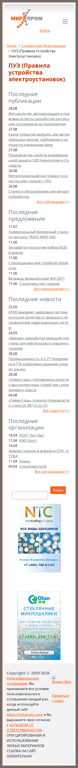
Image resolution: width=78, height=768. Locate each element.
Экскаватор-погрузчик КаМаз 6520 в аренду (37, 250)
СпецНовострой (33, 466)
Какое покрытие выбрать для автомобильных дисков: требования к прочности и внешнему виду (39, 139)
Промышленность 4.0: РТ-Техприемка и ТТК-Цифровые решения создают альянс (38, 364)
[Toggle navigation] (65, 21)
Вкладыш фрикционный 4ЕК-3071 (36, 278)
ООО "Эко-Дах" (32, 435)
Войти (45, 30)
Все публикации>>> (53, 201)
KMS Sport (28, 440)
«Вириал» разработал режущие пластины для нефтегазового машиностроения (38, 343)
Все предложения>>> (52, 288)
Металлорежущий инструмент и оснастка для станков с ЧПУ (38, 178)
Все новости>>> (56, 410)
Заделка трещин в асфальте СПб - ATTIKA (38, 453)
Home (12, 45)
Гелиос (25, 461)
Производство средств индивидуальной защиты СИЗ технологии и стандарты (38, 160)
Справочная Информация (43, 45)
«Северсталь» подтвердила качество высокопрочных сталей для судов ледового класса (38, 384)
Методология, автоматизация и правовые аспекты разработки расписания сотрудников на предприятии (39, 118)
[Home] (26, 20)
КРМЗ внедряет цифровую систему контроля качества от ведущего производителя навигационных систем (38, 320)
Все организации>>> (52, 471)
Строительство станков (39, 283)
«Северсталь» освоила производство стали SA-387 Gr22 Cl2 (38, 403)
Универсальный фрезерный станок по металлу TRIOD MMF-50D (38, 234)
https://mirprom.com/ (25, 714)
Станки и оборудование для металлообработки (38, 194)
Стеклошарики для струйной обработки (38, 265)
